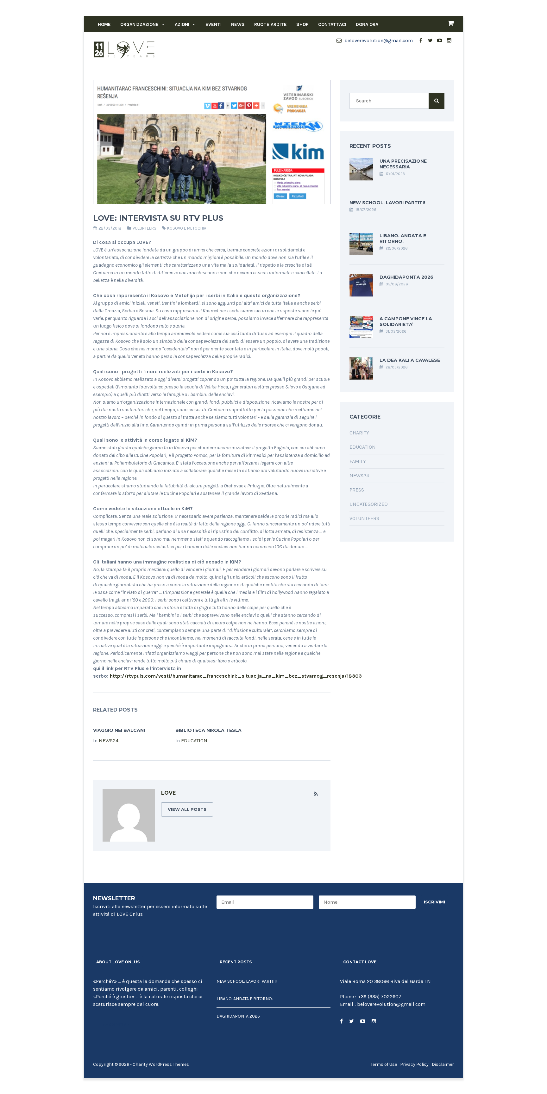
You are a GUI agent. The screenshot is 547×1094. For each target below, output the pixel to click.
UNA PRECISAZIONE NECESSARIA (403, 164)
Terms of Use (384, 1064)
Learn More (114, 1024)
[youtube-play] (439, 41)
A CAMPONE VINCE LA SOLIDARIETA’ (406, 321)
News (238, 24)
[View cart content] (448, 24)
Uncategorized (368, 504)
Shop (302, 24)
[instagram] (449, 41)
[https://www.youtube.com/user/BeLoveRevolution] (362, 1021)
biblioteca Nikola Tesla (208, 730)
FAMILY (357, 461)
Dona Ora (367, 24)
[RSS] (316, 794)
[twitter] (430, 41)
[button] (162, 24)
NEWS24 (108, 741)
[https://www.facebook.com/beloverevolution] (341, 1021)
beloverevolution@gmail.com (378, 40)
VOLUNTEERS (144, 228)
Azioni (182, 24)
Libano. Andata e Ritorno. (403, 238)
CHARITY (359, 433)
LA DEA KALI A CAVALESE (410, 360)
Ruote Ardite (270, 24)
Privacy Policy (414, 1064)
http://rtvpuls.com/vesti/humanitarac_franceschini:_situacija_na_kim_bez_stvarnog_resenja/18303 (236, 676)
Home (104, 24)
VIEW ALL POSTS (187, 809)
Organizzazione (139, 24)
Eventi (213, 24)
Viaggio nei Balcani (119, 730)
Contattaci (332, 24)
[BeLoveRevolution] (124, 50)
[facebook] (420, 41)
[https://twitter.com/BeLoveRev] (351, 1021)
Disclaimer (443, 1064)
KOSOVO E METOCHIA (186, 228)
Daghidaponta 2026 (406, 277)
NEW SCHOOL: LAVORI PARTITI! (387, 202)
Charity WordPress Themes (161, 1064)
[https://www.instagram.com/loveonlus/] (374, 1021)
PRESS (356, 490)
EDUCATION (194, 741)
